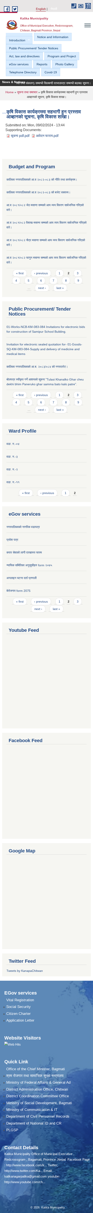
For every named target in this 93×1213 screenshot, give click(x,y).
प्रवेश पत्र (12, 539)
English (41, 9)
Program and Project (62, 56)
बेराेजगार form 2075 (18, 590)
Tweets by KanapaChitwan (24, 970)
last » (60, 288)
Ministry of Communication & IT (31, 1110)
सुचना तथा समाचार (27, 92)
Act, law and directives (24, 56)
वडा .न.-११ (12, 482)
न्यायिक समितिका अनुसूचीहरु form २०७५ (29, 565)
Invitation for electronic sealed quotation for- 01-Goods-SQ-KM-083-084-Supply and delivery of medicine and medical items (44, 349)
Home (9, 92)
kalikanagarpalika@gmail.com (25, 1176)
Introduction (15, 40)
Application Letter (20, 1020)
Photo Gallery (64, 64)
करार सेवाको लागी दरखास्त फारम (24, 552)
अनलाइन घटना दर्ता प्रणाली (21, 578)
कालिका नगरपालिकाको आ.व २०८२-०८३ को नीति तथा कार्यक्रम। (41, 179)
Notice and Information (52, 37)
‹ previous (41, 273)
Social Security (18, 1007)
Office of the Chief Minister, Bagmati (35, 1069)
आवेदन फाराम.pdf (47, 136)
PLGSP (12, 1130)
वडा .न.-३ (12, 456)
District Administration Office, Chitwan (37, 1089)
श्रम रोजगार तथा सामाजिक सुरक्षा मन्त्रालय (34, 1076)
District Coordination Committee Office (37, 1096)
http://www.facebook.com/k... (26, 1165)
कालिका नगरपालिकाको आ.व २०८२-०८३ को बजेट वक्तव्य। (38, 192)
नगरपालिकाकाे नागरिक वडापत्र (23, 527)
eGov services (19, 64)
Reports (42, 64)
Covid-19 (51, 72)
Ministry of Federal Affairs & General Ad (38, 1082)
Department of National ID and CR (33, 1123)
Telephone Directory (23, 72)
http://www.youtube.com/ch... (24, 1182)
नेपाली (54, 9)
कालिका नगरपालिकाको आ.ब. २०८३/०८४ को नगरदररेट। (37, 366)
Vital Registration (20, 1000)
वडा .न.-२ (12, 469)
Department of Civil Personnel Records (37, 1116)
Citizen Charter (18, 1014)
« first (20, 273)
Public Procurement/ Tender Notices (33, 48)
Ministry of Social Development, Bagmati (39, 1103)
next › (42, 288)
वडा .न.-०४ (12, 444)
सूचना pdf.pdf (20, 136)
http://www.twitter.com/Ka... (23, 1171)
